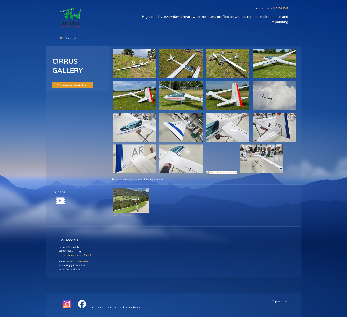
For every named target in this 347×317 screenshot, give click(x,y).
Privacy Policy (131, 307)
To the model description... (72, 85)
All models (70, 38)
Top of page (279, 301)
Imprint (112, 307)
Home (98, 307)
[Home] (70, 29)
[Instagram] (66, 307)
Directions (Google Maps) (77, 255)
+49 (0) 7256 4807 (277, 8)
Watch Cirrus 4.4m (123, 215)
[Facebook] (81, 307)
